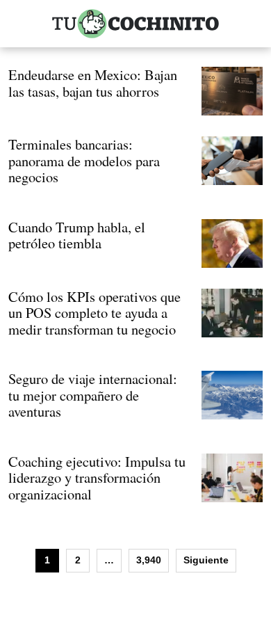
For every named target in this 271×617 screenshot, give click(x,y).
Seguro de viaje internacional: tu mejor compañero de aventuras (92, 395)
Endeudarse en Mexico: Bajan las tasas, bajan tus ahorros (92, 83)
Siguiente (206, 560)
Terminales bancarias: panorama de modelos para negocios (84, 160)
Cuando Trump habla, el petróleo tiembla (76, 235)
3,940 (148, 560)
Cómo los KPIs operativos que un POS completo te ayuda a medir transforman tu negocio (94, 313)
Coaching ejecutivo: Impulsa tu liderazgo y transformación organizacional (97, 477)
